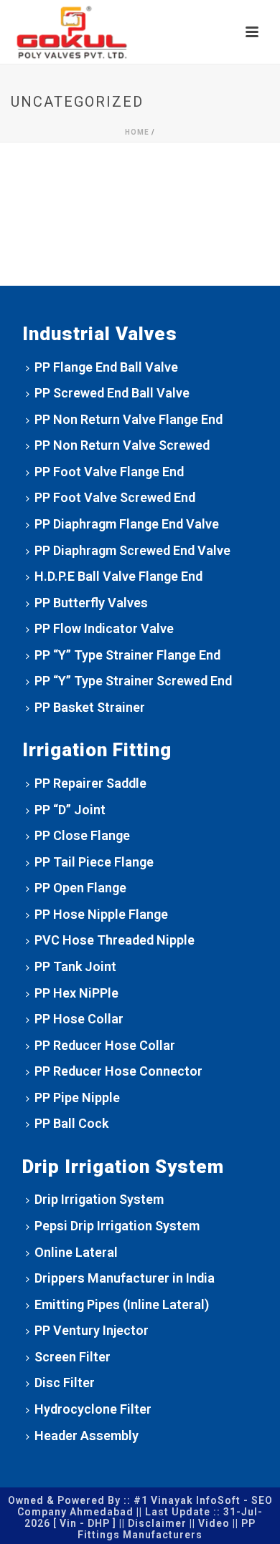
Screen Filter (72, 1356)
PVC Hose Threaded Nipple (114, 939)
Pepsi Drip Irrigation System (117, 1225)
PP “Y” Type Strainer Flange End (127, 654)
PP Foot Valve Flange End (109, 471)
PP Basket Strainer (89, 707)
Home (137, 132)
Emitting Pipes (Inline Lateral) (121, 1304)
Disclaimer (157, 1523)
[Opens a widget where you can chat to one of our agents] (226, 1499)
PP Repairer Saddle (90, 783)
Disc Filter (64, 1382)
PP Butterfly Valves (91, 602)
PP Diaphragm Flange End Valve (126, 523)
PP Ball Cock (71, 1123)
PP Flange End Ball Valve (106, 367)
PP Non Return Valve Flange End (128, 419)
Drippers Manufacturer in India (124, 1277)
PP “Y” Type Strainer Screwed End (133, 680)
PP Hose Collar (78, 1018)
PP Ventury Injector (91, 1330)
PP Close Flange (82, 835)
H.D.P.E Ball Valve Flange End (118, 576)
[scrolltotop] (248, 1517)
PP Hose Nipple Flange (101, 914)
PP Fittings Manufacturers (167, 1529)
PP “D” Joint (70, 809)
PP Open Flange (80, 887)
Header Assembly (86, 1435)
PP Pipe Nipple (77, 1097)
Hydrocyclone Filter (92, 1409)
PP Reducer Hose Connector (118, 1071)
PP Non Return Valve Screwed (122, 445)
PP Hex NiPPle (76, 992)
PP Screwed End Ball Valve (112, 392)
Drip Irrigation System (99, 1199)
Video (214, 1523)
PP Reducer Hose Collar (104, 1045)
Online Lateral (76, 1252)
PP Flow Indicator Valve (104, 628)
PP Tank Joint (75, 966)
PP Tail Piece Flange (94, 861)
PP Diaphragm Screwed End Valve (132, 550)
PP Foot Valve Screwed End (114, 497)
